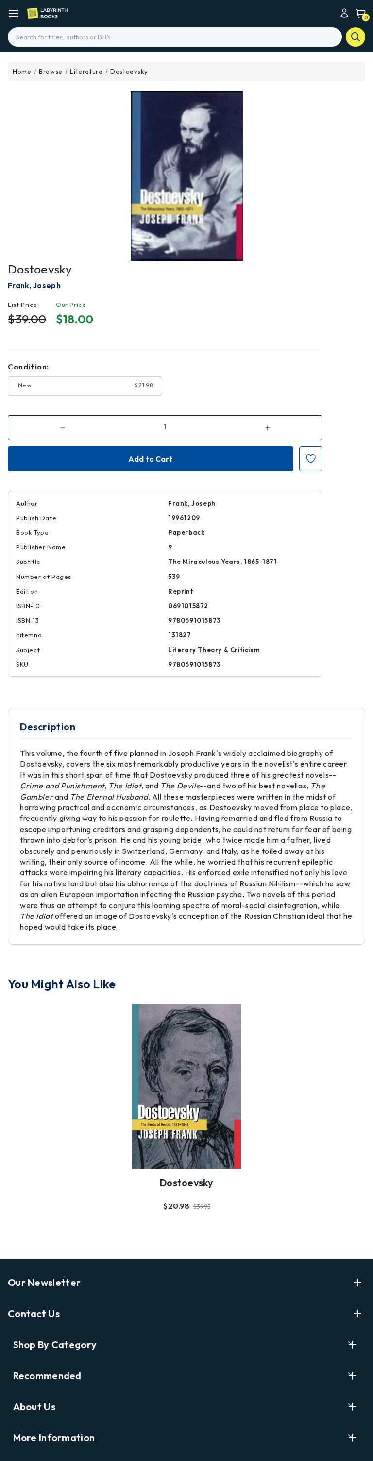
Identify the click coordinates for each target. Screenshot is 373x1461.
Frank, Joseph (34, 285)
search (355, 37)
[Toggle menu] (13, 13)
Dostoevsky (186, 1182)
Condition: (28, 366)
